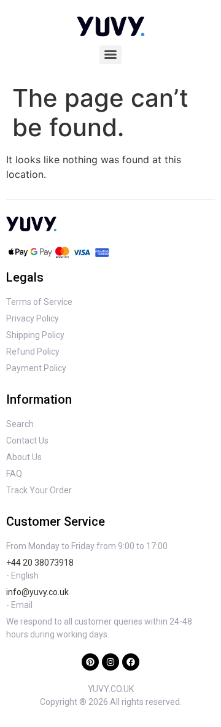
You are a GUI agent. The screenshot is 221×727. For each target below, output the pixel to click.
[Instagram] (110, 662)
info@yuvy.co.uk (37, 592)
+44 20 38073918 (40, 562)
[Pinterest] (90, 662)
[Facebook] (130, 662)
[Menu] (110, 54)
